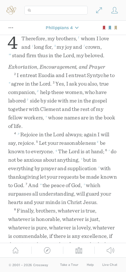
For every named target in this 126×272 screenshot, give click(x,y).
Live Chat (109, 265)
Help (90, 265)
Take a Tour (69, 265)
